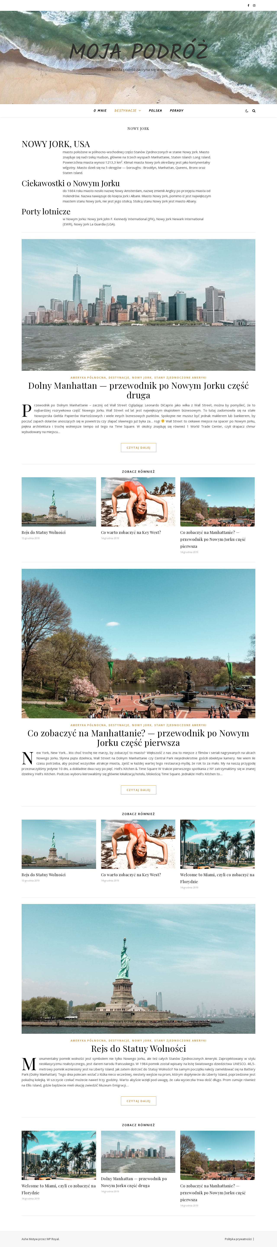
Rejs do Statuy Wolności (44, 532)
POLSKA (155, 110)
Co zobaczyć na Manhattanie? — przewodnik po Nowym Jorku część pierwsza (213, 539)
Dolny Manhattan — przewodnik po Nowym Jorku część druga (138, 389)
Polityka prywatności (238, 1239)
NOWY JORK (142, 377)
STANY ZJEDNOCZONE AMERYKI (180, 377)
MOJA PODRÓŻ (138, 53)
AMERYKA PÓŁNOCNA (88, 377)
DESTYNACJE (125, 110)
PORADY (177, 110)
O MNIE (100, 110)
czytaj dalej (139, 448)
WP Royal (53, 1239)
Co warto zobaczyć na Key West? (131, 532)
